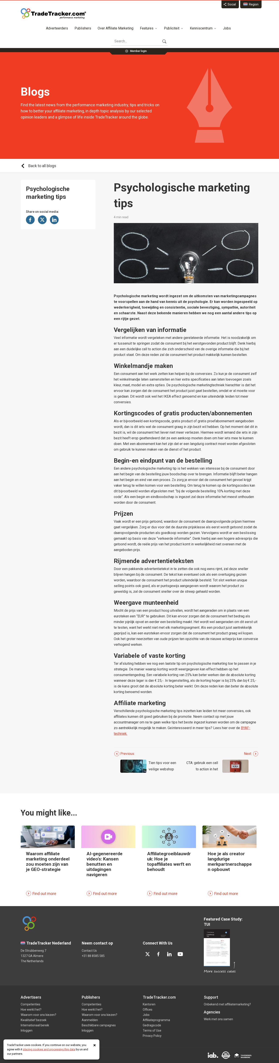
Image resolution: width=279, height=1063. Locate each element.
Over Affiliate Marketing (115, 28)
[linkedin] (169, 954)
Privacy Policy (152, 1035)
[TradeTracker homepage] (53, 13)
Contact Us (89, 950)
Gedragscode (152, 1025)
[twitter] (147, 954)
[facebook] (158, 954)
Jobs (227, 28)
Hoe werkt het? (31, 1009)
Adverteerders (57, 28)
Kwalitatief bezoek (33, 1020)
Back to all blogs (42, 165)
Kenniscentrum (201, 28)
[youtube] (180, 954)
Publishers (83, 28)
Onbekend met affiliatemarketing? (227, 1004)
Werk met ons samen (218, 1019)
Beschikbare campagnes (99, 1025)
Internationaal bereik (35, 1025)
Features (146, 28)
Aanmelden (90, 1020)
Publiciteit (171, 28)
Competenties (30, 1004)
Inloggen (26, 1030)
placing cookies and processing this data (49, 1049)
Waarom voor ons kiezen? (38, 1015)
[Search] (164, 41)
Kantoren (149, 1004)
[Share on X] (42, 219)
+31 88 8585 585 (93, 956)
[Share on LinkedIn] (54, 219)
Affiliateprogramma (156, 1020)
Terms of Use (152, 1030)
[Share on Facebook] (30, 219)
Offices (147, 1009)
